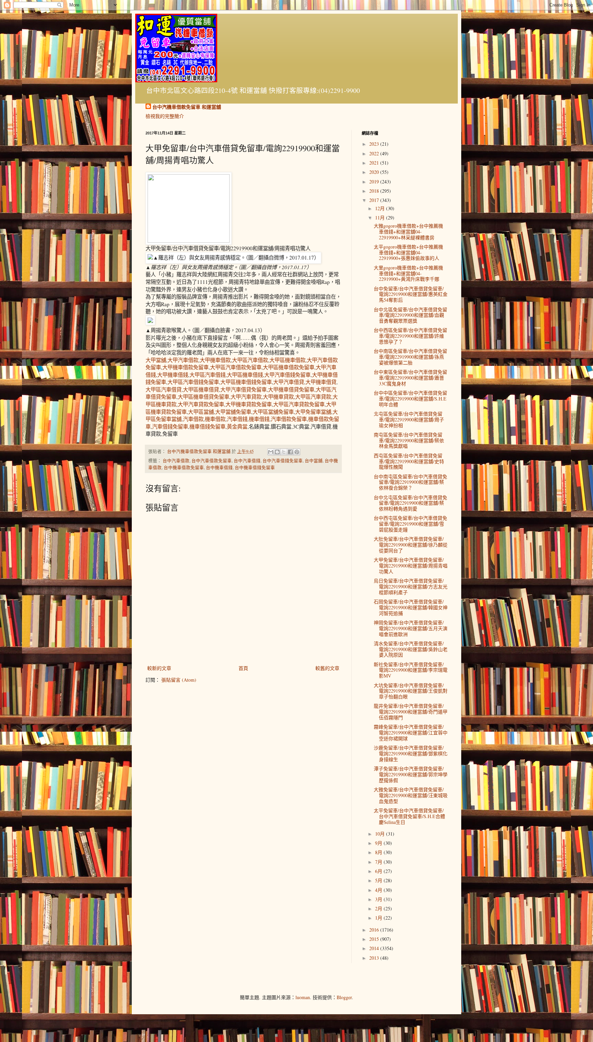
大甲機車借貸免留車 (291, 389)
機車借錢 (259, 419)
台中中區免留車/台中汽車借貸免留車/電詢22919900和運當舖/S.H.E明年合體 (410, 399)
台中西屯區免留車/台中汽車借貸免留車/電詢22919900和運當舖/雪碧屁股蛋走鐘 (410, 524)
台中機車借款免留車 (184, 467)
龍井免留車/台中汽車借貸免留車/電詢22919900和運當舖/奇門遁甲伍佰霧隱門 (410, 712)
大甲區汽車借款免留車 (235, 367)
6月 (379, 871)
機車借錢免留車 (207, 426)
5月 (379, 880)
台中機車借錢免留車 (255, 467)
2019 (374, 181)
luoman (302, 997)
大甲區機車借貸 (201, 389)
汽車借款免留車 (289, 419)
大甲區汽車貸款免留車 (299, 404)
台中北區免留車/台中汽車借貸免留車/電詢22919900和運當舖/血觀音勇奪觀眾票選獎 (410, 315)
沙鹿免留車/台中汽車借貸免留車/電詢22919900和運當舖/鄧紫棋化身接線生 (410, 753)
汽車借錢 (237, 419)
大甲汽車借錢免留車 (287, 374)
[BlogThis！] (277, 451)
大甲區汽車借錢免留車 (193, 382)
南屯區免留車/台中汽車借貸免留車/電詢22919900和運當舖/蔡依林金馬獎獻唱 (409, 440)
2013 (374, 958)
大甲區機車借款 (287, 360)
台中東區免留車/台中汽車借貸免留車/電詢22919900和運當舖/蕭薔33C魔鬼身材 (410, 378)
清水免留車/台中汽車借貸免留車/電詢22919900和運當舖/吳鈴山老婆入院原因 (410, 649)
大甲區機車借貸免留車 (203, 396)
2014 (374, 948)
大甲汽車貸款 (246, 396)
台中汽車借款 (176, 461)
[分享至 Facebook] (290, 451)
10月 (380, 833)
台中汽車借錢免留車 (283, 461)
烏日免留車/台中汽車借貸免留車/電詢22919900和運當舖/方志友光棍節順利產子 (410, 586)
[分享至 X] (283, 451)
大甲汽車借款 (182, 360)
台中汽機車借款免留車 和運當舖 (186, 107)
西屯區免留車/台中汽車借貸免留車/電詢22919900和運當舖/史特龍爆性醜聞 (409, 461)
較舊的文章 (327, 668)
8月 (379, 852)
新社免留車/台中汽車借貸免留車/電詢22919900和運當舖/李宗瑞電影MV (410, 670)
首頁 (243, 668)
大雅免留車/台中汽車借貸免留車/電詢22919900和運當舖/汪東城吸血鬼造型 (410, 795)
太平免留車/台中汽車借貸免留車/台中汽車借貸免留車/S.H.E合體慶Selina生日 (409, 816)
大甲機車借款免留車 (185, 367)
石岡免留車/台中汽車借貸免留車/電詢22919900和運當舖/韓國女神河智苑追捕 (410, 607)
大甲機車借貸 (320, 382)
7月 (379, 862)
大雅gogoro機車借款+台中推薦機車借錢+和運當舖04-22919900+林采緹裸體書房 (408, 232)
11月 (380, 217)
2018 (374, 191)
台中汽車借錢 (247, 461)
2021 (374, 162)
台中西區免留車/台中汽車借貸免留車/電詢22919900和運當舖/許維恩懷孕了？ (410, 336)
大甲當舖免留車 (233, 411)
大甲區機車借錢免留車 (246, 382)
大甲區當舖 (201, 411)
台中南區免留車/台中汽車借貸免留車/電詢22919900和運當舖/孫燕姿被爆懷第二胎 (410, 357)
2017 (374, 200)
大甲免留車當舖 (313, 411)
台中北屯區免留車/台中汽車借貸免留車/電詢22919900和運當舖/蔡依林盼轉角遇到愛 (410, 503)
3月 (379, 899)
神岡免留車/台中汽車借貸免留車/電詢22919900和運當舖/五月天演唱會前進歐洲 (410, 628)
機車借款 (215, 419)
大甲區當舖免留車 (273, 411)
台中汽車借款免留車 (211, 461)
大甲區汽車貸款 (313, 396)
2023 (374, 144)
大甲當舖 (156, 360)
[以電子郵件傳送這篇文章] (270, 451)
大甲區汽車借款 (250, 360)
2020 (374, 172)
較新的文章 (159, 668)
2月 (379, 908)
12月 (380, 208)
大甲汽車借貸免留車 (243, 389)
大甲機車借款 (215, 360)
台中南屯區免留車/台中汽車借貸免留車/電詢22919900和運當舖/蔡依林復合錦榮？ (410, 482)
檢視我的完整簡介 (165, 116)
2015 (374, 939)
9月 (379, 843)
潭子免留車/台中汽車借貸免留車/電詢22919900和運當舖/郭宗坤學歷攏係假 (410, 774)
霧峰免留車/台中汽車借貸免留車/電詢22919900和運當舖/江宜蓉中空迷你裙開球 (410, 732)
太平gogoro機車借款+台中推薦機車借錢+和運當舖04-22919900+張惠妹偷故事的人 (408, 252)
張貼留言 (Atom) (178, 679)
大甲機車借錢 (172, 374)
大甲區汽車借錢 (207, 374)
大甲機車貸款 (278, 396)
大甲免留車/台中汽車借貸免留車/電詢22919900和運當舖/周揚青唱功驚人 (410, 565)
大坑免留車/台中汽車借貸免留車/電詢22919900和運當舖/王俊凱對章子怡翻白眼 (410, 691)
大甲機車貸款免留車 (248, 404)
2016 (374, 929)
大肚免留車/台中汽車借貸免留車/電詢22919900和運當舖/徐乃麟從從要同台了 (410, 545)
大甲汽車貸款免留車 (201, 404)
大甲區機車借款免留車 (288, 367)
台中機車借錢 (219, 467)
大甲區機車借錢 (245, 374)
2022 (374, 153)
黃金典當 (237, 426)
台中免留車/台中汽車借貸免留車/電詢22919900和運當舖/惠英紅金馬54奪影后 (410, 294)
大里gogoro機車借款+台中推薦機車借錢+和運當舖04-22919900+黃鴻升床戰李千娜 (408, 273)
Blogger (344, 997)
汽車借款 (193, 419)
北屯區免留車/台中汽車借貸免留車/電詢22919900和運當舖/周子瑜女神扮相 (409, 419)
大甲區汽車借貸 (164, 389)
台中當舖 (314, 461)
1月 (379, 917)
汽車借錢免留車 (170, 426)
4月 (379, 890)
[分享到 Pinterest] (296, 451)
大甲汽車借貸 (288, 382)
